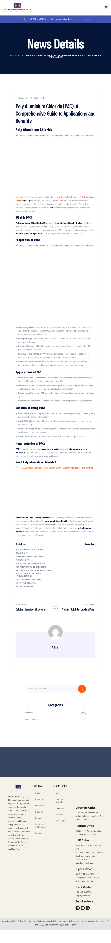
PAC (43, 564)
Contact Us (40, 833)
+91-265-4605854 (37, 19)
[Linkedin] (78, 908)
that (76, 354)
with (66, 449)
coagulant (22, 553)
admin (24, 98)
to (75, 331)
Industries (39, 805)
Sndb (58, 793)
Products (39, 812)
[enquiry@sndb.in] (52, 19)
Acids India (60, 820)
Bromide (59, 814)
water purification (26, 583)
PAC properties (38, 567)
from (70, 378)
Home (13, 55)
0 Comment (38, 98)
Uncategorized (31, 719)
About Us (39, 799)
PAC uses (20, 571)
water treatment (25, 586)
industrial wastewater (28, 564)
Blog (21, 55)
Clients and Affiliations (40, 825)
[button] (106, 7)
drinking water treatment (30, 557)
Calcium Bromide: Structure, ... (32, 609)
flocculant (22, 560)
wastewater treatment (29, 579)
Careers (38, 818)
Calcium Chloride (59, 801)
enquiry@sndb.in (64, 19)
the (88, 223)
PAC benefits (22, 567)
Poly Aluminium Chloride (39, 571)
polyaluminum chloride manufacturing (28, 575)
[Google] (88, 908)
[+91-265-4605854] (25, 19)
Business (29, 712)
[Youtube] (83, 908)
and (61, 201)
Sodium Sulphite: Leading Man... (78, 609)
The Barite (60, 808)
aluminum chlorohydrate (29, 550)
